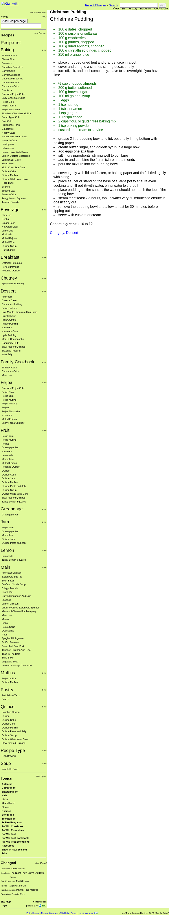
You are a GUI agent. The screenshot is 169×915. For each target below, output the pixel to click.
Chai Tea (6, 215)
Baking (7, 49)
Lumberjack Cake (11, 159)
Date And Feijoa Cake (13, 94)
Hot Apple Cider (10, 226)
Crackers (7, 90)
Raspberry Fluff (10, 343)
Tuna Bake (7, 657)
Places (5, 807)
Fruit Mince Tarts (11, 125)
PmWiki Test (9, 834)
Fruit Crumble (9, 319)
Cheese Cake (9, 300)
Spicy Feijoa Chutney (13, 283)
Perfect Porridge (10, 267)
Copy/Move (161, 8)
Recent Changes (95, 5)
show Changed (40, 863)
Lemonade (7, 230)
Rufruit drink (8, 250)
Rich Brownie (9, 756)
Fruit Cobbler (9, 316)
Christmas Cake (10, 86)
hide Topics (41, 776)
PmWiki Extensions (13, 830)
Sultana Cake (9, 194)
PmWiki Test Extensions (15, 841)
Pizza (5, 623)
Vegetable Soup (10, 661)
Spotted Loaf (8, 190)
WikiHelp (64, 913)
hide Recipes (40, 33)
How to (4, 16)
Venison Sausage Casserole (17, 665)
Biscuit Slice (8, 59)
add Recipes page (38, 12)
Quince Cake (9, 171)
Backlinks (146, 8)
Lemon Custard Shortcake (16, 155)
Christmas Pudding (12, 304)
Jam (5, 521)
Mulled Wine (8, 242)
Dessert (8, 291)
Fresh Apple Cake (11, 117)
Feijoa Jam (7, 396)
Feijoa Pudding (9, 308)
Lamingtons (8, 144)
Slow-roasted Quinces (14, 346)
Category (57, 233)
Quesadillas (8, 630)
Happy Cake (8, 132)
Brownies (7, 63)
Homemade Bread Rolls (14, 136)
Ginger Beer (8, 223)
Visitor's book (39, 902)
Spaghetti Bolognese (13, 638)
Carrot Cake (8, 71)
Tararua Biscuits (10, 202)
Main (5, 567)
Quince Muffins (10, 175)
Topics (6, 778)
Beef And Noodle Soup (14, 584)
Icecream (7, 327)
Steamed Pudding (11, 350)
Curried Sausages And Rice (16, 596)
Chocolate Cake (10, 82)
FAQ (44, 16)
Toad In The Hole (11, 654)
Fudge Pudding (10, 323)
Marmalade (8, 459)
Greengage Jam (10, 447)
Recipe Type (13, 750)
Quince (5, 470)
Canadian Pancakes (12, 67)
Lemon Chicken (10, 603)
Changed (8, 863)
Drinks (5, 219)
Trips (4, 853)
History (133, 8)
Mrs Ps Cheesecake (13, 339)
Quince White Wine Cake (15, 179)
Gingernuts (8, 128)
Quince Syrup (9, 246)
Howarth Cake (9, 140)
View (116, 8)
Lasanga (6, 600)
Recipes (7, 35)
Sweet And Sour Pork (13, 646)
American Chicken (11, 572)
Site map (6, 901)
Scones (6, 186)
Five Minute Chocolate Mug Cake (19, 312)
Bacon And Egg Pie (12, 576)
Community (8, 787)
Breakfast (10, 257)
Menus (5, 619)
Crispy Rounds (10, 588)
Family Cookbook (17, 361)
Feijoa (6, 382)
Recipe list (11, 42)
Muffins (8, 672)
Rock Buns (8, 182)
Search (113, 5)
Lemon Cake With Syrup (15, 152)
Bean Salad (8, 580)
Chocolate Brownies (12, 78)
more (44, 50)
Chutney (9, 278)
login (4, 905)
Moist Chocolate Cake (13, 167)
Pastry (7, 689)
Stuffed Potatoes (10, 642)
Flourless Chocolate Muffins (16, 113)
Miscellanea (8, 803)
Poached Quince (11, 270)
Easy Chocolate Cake (13, 98)
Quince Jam (8, 478)
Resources (8, 845)
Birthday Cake (9, 55)
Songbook (8, 814)
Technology (8, 818)
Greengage (12, 508)
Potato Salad (8, 627)
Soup (6, 763)
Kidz (4, 795)
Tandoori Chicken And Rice (16, 650)
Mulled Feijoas (9, 238)
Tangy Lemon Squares (14, 198)
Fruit (5, 430)
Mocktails (7, 234)
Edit (123, 8)
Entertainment (10, 791)
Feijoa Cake (8, 101)
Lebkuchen (8, 148)
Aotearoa (7, 784)
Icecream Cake (10, 331)
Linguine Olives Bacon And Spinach (20, 607)
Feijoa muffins (9, 105)
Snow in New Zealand (14, 849)
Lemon (7, 550)
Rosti (4, 634)
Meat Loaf (7, 375)
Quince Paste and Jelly (14, 486)
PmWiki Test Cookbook (15, 838)
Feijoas (5, 407)
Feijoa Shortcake (11, 109)
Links (5, 799)
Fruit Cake (7, 121)
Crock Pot (7, 592)
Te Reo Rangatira (12, 822)
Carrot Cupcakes (11, 75)
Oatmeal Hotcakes (12, 263)
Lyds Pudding (9, 335)
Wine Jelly (7, 354)
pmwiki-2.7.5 (32, 905)
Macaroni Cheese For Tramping (19, 611)
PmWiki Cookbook (12, 826)
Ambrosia (7, 296)
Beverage (10, 209)
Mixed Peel (7, 163)
